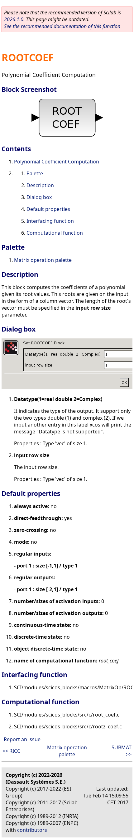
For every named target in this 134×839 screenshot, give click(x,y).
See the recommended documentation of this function (62, 26)
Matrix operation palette (43, 260)
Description (40, 185)
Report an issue (22, 739)
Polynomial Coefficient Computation (56, 161)
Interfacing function (50, 220)
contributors (32, 830)
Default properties (48, 209)
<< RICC (11, 750)
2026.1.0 (13, 19)
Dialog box (39, 197)
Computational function (54, 232)
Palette (34, 173)
